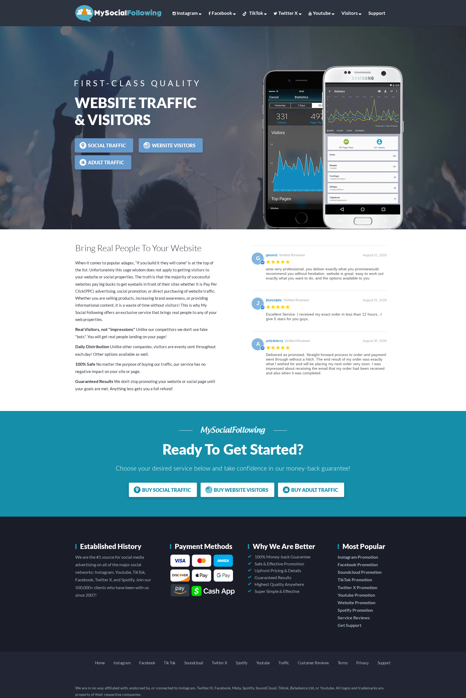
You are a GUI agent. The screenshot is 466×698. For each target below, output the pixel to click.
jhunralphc (274, 300)
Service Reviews (354, 617)
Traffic (283, 662)
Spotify (242, 662)
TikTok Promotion (355, 579)
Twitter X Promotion (357, 587)
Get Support (349, 625)
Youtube (322, 13)
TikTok (256, 13)
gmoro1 (272, 255)
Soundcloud (193, 662)
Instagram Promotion (358, 556)
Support (376, 13)
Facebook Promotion (358, 564)
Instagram (187, 13)
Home (100, 662)
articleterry (274, 341)
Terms (343, 662)
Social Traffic (107, 145)
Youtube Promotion (356, 594)
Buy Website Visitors (241, 490)
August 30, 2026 (375, 341)
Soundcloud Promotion (360, 572)
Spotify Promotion (355, 610)
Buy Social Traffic (166, 490)
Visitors (349, 13)
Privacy (362, 662)
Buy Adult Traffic (314, 490)
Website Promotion (356, 602)
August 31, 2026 (375, 255)
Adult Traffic (106, 162)
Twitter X (288, 13)
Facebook (222, 13)
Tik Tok (170, 662)
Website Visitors (174, 145)
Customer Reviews (313, 662)
